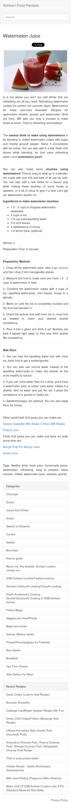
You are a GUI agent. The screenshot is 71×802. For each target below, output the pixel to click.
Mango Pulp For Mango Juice (21, 447)
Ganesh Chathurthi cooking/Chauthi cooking (33, 586)
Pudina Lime (11, 430)
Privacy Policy (59, 800)
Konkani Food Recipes (21, 5)
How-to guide (14, 558)
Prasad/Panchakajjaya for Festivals (28, 642)
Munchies (12, 550)
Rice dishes (13, 650)
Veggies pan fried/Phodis (21, 618)
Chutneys (12, 494)
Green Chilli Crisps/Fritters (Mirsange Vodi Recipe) (32, 720)
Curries (10, 534)
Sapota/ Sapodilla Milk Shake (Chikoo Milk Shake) (34, 424)
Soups (10, 518)
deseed (63, 268)
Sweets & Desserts (18, 526)
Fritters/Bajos (14, 610)
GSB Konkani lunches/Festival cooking (30, 578)
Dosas (10, 502)
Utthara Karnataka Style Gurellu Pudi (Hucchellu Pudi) (29, 732)
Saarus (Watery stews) (20, 634)
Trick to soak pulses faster (22, 758)
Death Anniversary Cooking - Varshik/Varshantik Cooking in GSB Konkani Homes (33, 598)
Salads (10, 542)
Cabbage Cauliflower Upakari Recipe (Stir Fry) (35, 710)
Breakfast (12, 658)
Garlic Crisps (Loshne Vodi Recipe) (28, 694)
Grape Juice (10, 453)
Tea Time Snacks (17, 666)
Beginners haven (16, 626)
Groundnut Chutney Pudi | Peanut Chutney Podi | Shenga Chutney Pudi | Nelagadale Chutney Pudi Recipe (33, 746)
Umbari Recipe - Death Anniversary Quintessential (28, 768)
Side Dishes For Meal (19, 674)
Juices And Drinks (17, 510)
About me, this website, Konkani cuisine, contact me (31, 568)
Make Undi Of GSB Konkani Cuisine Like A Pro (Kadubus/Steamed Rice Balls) (35, 788)
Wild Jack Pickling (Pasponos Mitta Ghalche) (34, 778)
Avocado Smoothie (18, 702)
